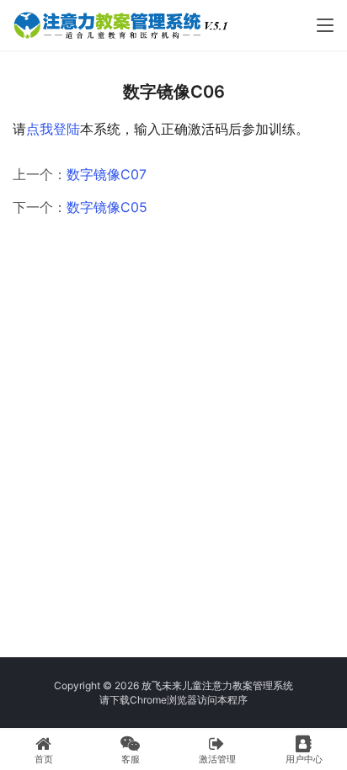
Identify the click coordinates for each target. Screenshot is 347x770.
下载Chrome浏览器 (153, 699)
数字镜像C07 (107, 174)
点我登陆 (53, 128)
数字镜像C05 (107, 207)
